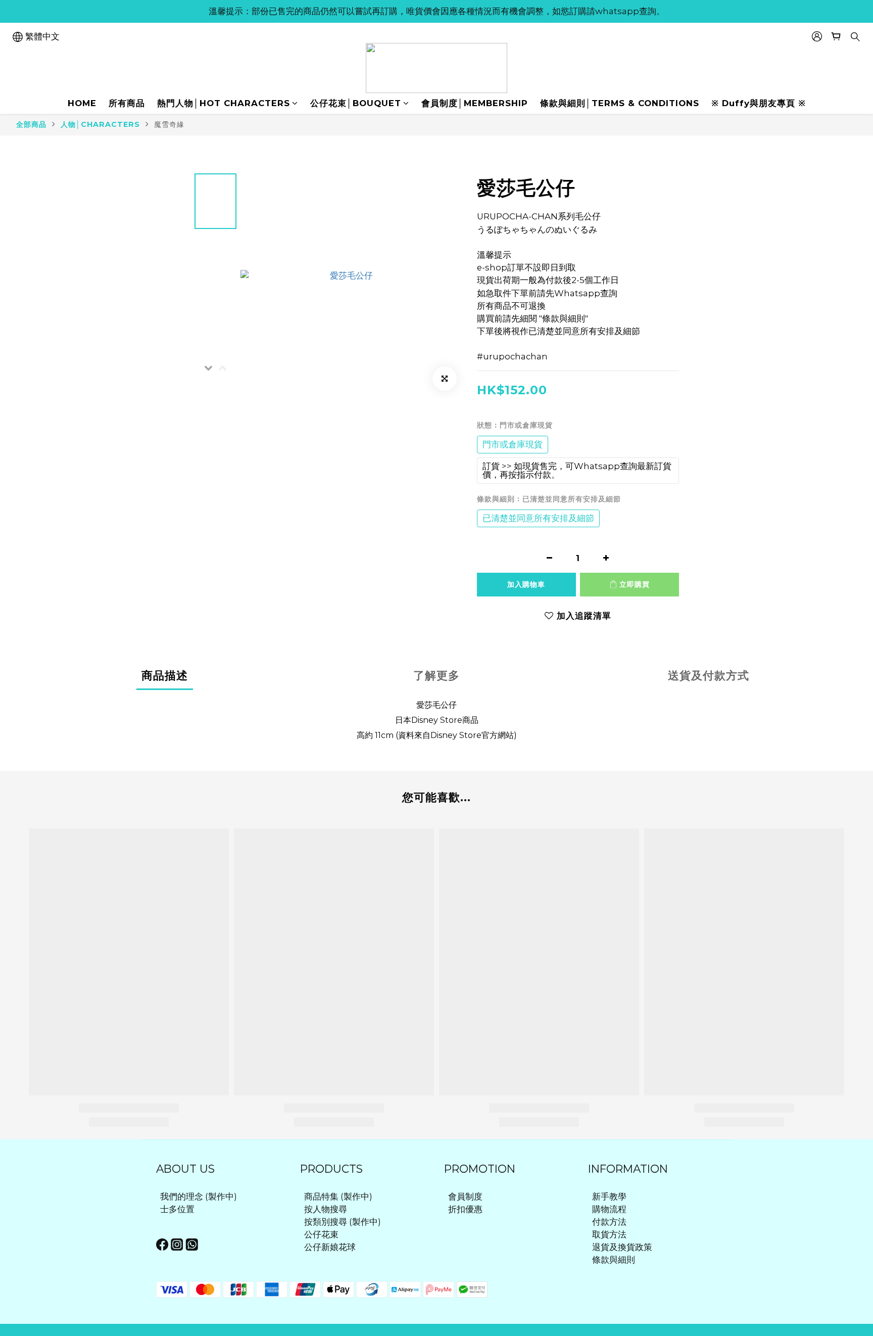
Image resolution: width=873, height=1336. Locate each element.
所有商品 (127, 103)
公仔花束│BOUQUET (355, 103)
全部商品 (31, 124)
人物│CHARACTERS (100, 124)
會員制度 (465, 1196)
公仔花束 (321, 1234)
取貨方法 (609, 1234)
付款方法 (609, 1222)
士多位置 (177, 1209)
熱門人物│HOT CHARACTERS (223, 103)
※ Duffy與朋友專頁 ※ (758, 103)
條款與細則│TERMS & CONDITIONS (619, 103)
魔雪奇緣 (169, 124)
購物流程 (609, 1209)
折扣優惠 (465, 1209)
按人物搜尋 (325, 1209)
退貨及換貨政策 (622, 1247)
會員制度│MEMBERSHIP (474, 103)
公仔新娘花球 (330, 1247)
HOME (82, 103)
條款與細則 (613, 1260)
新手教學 (609, 1196)
